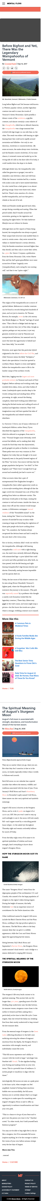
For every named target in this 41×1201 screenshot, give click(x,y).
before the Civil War (27, 353)
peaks (21, 811)
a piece (6, 253)
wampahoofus (10, 128)
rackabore (21, 118)
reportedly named (11, 593)
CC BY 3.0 (22, 298)
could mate (17, 549)
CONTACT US (29, 1180)
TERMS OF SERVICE (31, 1187)
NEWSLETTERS (6, 1183)
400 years (14, 1001)
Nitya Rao (9, 728)
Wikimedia (22, 99)
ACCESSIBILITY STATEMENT (10, 1190)
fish (11, 907)
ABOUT (4, 1180)
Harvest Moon (17, 946)
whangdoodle (10, 125)
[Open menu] (3, 3)
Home (5, 688)
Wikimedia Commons (10, 298)
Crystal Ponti (10, 63)
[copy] (16, 68)
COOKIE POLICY (7, 1187)
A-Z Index (5, 1193)
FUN (12, 688)
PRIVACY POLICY (30, 1183)
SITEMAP (28, 1190)
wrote (21, 316)
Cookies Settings (30, 1193)
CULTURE (14, 1162)
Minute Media (16, 1199)
